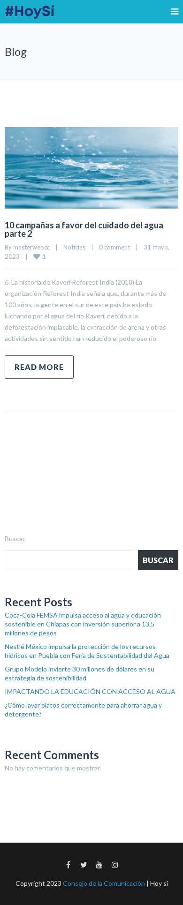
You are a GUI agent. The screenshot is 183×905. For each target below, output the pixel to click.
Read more (39, 366)
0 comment (114, 247)
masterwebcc (31, 247)
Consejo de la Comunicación (104, 883)
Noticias (74, 247)
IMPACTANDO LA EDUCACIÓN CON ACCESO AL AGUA (90, 691)
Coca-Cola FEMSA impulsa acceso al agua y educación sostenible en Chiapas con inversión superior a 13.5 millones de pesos (83, 624)
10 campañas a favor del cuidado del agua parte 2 (84, 229)
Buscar (15, 539)
